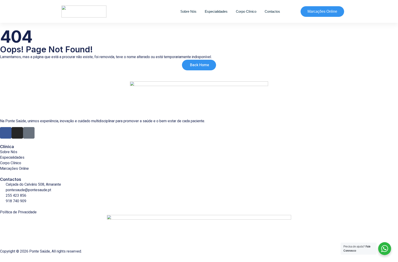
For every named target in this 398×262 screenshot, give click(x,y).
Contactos (272, 11)
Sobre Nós (188, 11)
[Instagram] (17, 133)
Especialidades (216, 11)
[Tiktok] (29, 133)
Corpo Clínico (246, 11)
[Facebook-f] (6, 133)
